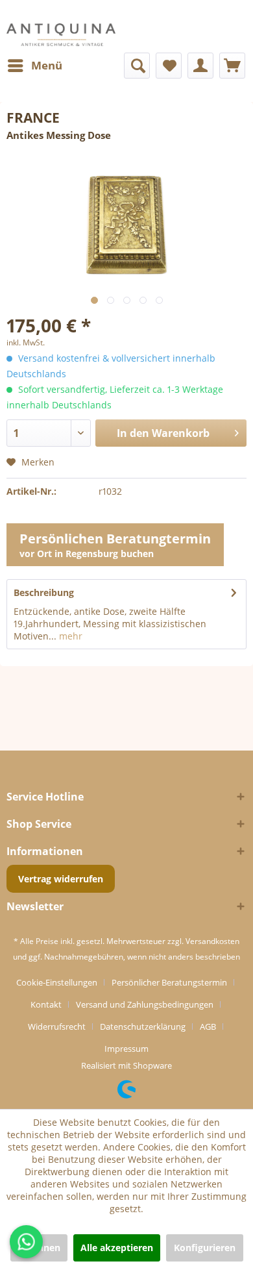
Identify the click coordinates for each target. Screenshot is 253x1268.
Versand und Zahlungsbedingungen (144, 1004)
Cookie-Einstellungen (56, 982)
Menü (46, 65)
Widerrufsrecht (57, 1026)
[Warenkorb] (232, 66)
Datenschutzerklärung (143, 1026)
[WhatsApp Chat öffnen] (26, 1241)
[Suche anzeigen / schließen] (137, 66)
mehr (69, 636)
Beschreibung (44, 592)
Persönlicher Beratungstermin (169, 982)
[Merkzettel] (169, 66)
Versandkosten (212, 941)
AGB (208, 1026)
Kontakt (46, 1004)
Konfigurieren (204, 1247)
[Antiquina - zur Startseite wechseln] (60, 34)
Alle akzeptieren (116, 1247)
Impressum (126, 1048)
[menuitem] (34, 66)
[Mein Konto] (200, 66)
